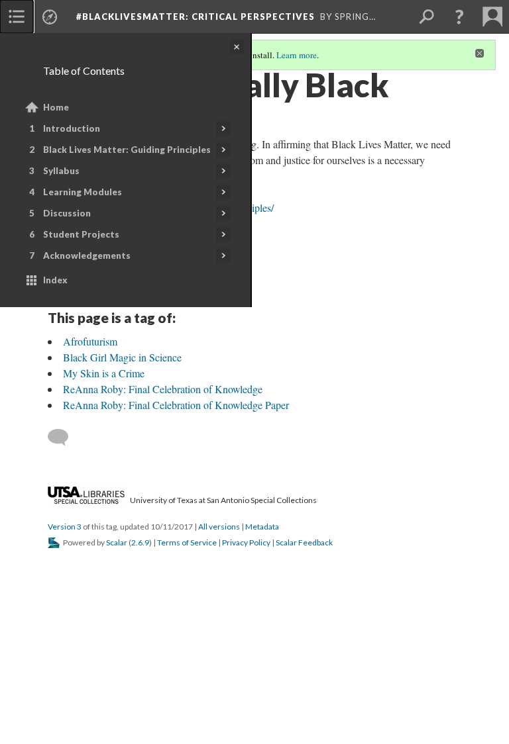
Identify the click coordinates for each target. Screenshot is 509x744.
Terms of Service (187, 542)
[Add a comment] (64, 437)
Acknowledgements (87, 255)
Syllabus (61, 170)
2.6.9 (140, 542)
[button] (459, 16)
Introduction (71, 128)
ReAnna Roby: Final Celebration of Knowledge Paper (176, 405)
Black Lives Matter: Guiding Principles (127, 149)
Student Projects (81, 234)
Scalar (116, 542)
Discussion (67, 213)
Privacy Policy (246, 542)
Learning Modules (82, 192)
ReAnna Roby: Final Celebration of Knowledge (162, 389)
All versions (219, 527)
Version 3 (65, 527)
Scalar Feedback (304, 542)
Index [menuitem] (55, 280)
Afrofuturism (90, 341)
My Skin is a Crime (103, 373)
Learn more (296, 55)
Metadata (262, 527)
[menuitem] (16, 16)
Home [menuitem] (56, 107)
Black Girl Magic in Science (122, 357)
